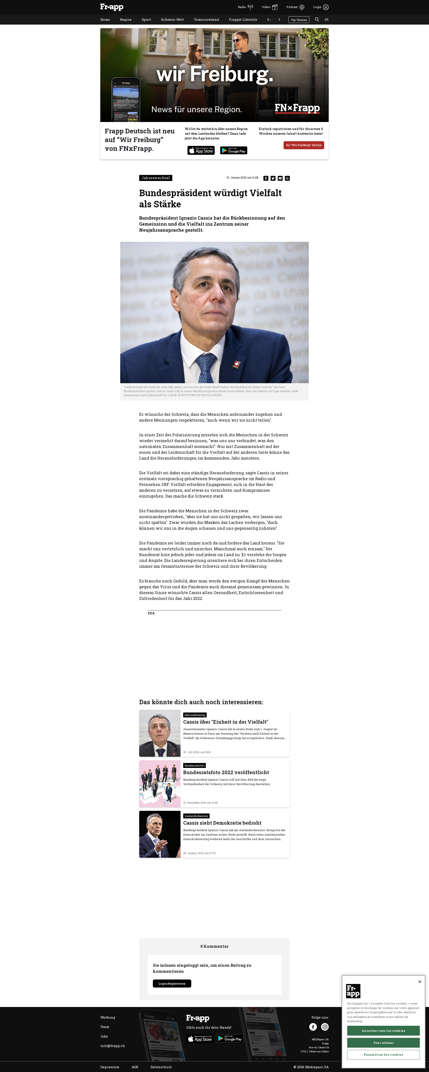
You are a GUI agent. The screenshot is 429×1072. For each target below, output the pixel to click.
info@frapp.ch (112, 1045)
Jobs (104, 1036)
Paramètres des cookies (383, 1055)
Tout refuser (383, 1042)
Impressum (109, 1067)
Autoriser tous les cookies (383, 1030)
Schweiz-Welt (169, 25)
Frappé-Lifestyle (240, 25)
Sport (143, 25)
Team (104, 1026)
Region (122, 25)
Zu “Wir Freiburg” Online (304, 145)
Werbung (107, 1017)
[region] (383, 1021)
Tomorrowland (203, 25)
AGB (135, 1067)
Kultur (269, 25)
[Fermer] (420, 982)
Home (102, 25)
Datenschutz (161, 1067)
